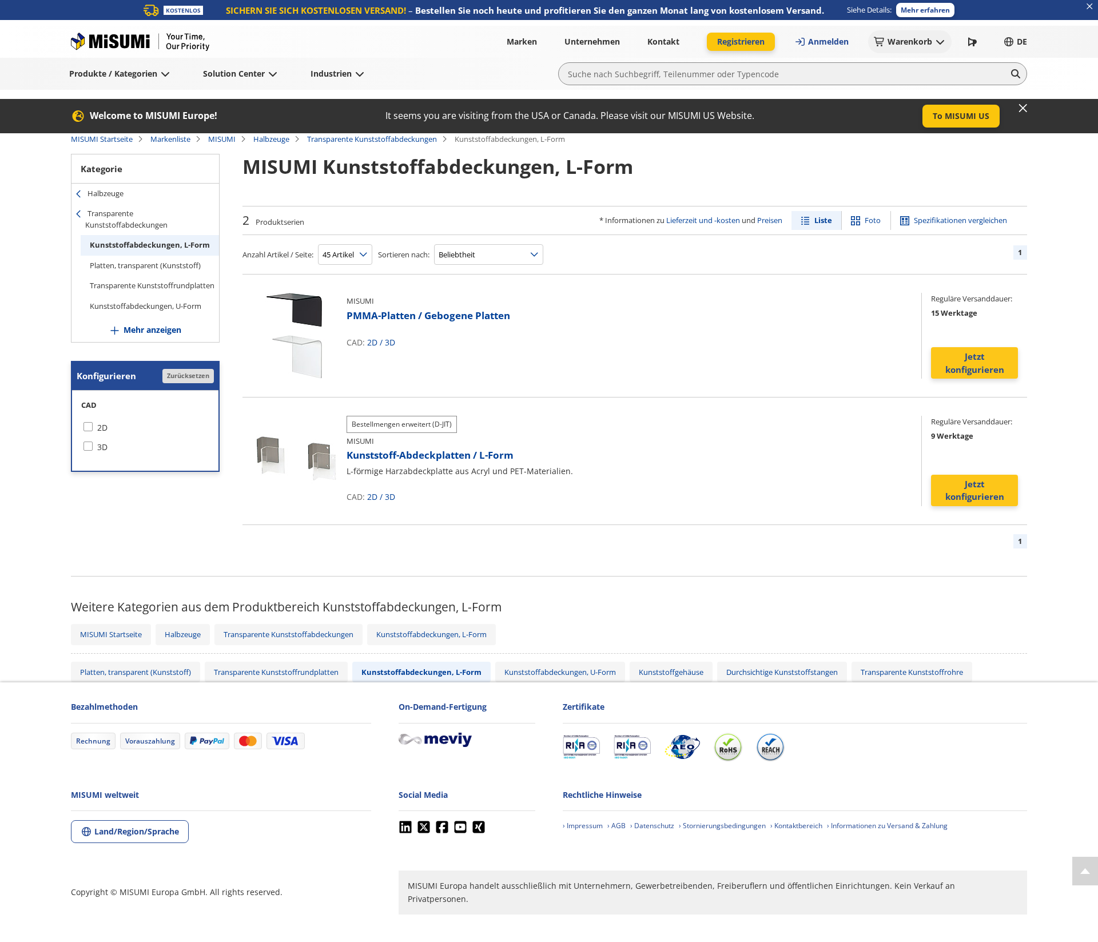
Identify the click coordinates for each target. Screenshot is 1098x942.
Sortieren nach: (403, 254)
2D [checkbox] (102, 427)
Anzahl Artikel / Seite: (277, 254)
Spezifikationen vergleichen (960, 220)
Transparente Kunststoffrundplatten (152, 285)
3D (390, 342)
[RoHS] (728, 747)
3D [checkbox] (102, 447)
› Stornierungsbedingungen (722, 825)
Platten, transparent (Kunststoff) (145, 265)
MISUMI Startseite (102, 139)
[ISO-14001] (632, 747)
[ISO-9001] (581, 747)
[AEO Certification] (682, 747)
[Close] (1023, 108)
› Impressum (583, 825)
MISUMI (222, 139)
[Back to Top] (1085, 871)
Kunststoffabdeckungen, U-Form (145, 306)
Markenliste (170, 139)
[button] (925, 10)
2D (372, 342)
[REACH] (770, 747)
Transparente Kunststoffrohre (912, 672)
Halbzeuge (271, 139)
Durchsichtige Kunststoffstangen (782, 672)
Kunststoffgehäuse (671, 672)
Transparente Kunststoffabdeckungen (372, 139)
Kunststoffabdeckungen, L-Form (150, 245)
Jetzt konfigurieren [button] (974, 363)
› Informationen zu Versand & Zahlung (887, 825)
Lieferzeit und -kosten (703, 220)
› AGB (616, 825)
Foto (873, 220)
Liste (823, 220)
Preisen (769, 220)
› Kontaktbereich (796, 825)
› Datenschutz (652, 825)
